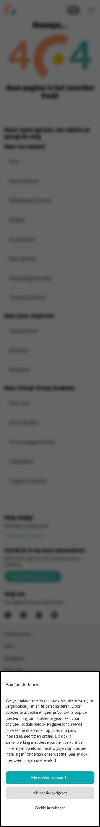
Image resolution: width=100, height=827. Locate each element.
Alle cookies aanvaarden (50, 777)
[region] (50, 749)
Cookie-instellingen (50, 807)
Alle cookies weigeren (50, 792)
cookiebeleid (45, 760)
